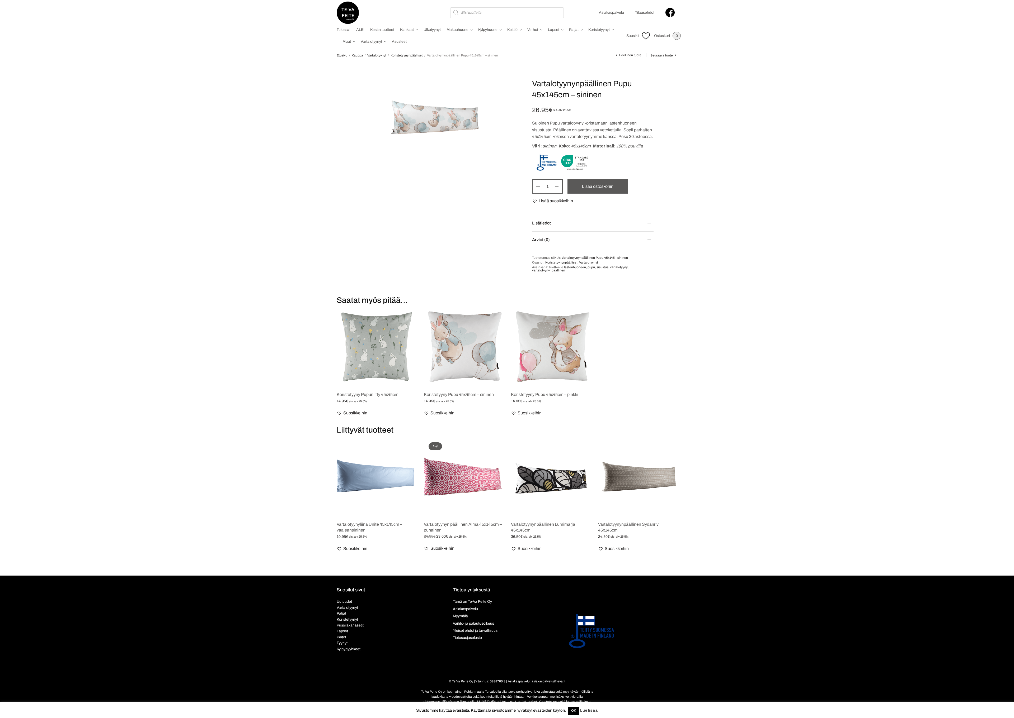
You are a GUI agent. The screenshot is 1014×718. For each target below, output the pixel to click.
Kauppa (357, 55)
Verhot (532, 30)
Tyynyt (342, 643)
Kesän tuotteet (382, 30)
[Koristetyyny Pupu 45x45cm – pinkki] (550, 347)
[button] (552, 201)
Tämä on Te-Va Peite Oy (472, 602)
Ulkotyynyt (432, 30)
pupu (591, 267)
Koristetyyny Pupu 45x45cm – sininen (459, 394)
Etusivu (342, 55)
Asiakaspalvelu (611, 13)
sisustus (602, 267)
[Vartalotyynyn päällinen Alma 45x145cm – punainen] (463, 477)
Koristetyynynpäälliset (407, 55)
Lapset (553, 30)
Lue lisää (589, 710)
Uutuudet (344, 602)
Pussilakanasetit (350, 625)
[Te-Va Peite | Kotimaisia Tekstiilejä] (348, 12)
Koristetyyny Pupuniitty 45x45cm (367, 394)
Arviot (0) (541, 239)
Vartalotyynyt (371, 42)
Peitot (341, 637)
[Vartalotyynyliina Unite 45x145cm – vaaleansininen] (376, 477)
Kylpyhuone (487, 30)
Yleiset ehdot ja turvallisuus (475, 631)
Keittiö (512, 30)
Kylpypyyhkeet (348, 649)
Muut (346, 42)
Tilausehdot (644, 13)
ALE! (360, 30)
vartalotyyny (619, 267)
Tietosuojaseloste (467, 638)
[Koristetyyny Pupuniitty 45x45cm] (376, 347)
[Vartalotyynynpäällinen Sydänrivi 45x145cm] (637, 477)
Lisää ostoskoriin (597, 186)
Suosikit (632, 36)
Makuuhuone (457, 30)
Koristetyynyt (599, 30)
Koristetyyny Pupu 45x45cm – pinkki (544, 394)
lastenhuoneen (575, 267)
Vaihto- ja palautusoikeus (473, 623)
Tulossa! (343, 30)
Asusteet (399, 42)
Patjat (574, 30)
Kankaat (407, 30)
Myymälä (460, 616)
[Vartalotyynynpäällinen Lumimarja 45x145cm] (550, 477)
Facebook (670, 12)
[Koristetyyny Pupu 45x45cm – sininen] (463, 347)
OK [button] (573, 710)
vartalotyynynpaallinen (548, 270)
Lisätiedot (541, 223)
